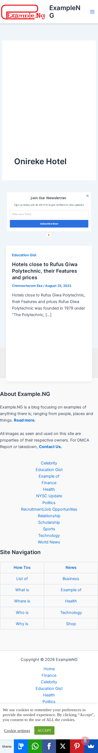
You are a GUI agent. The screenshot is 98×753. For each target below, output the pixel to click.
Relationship (49, 515)
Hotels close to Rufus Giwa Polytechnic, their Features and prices (44, 270)
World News (49, 542)
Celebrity (49, 463)
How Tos (22, 567)
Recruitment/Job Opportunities (49, 509)
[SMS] (21, 746)
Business (71, 578)
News (71, 567)
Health (49, 489)
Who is (22, 612)
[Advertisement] (49, 104)
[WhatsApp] (35, 746)
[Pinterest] (77, 746)
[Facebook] (49, 746)
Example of (49, 476)
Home (49, 668)
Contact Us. (50, 446)
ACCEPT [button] (44, 730)
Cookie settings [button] (17, 730)
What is (22, 589)
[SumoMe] (91, 746)
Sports (49, 528)
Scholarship (49, 522)
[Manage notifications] (85, 741)
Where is (22, 601)
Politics (49, 502)
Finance (49, 482)
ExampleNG (65, 11)
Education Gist (24, 255)
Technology (49, 535)
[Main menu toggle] (92, 11)
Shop (71, 623)
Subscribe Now (49, 223)
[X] (63, 746)
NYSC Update (49, 495)
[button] (48, 198)
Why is (22, 623)
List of (22, 578)
